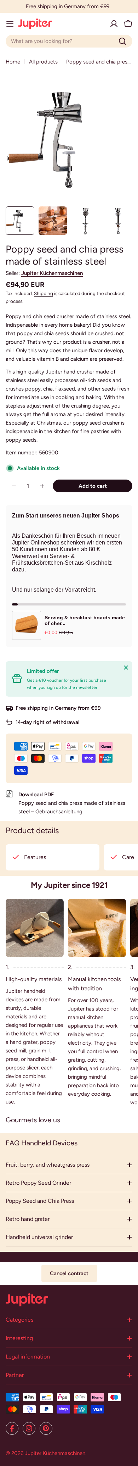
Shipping (43, 293)
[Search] (122, 41)
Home (13, 62)
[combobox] (69, 41)
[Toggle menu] (10, 24)
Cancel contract (69, 1273)
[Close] (126, 667)
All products (43, 62)
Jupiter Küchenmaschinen (52, 273)
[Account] (114, 24)
